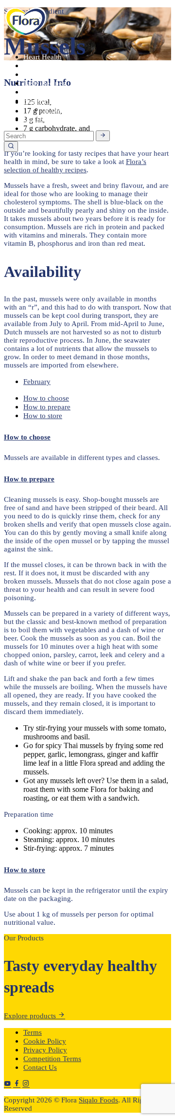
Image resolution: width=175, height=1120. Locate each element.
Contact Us (40, 1067)
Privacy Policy (45, 1050)
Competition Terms (52, 1059)
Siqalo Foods (98, 1100)
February (37, 382)
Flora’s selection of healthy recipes (75, 166)
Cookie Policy (44, 1041)
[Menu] (53, 42)
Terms (32, 1032)
